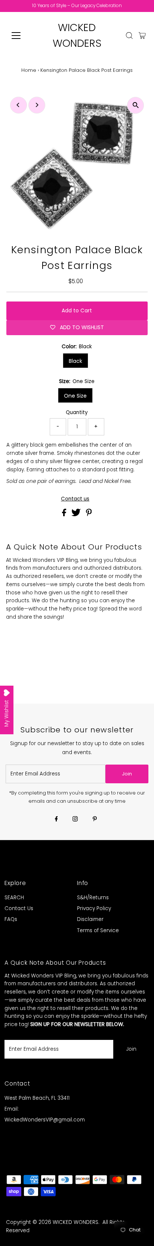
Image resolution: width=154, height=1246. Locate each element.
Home (28, 70)
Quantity (77, 412)
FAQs (10, 919)
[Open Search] (129, 35)
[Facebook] (56, 820)
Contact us (75, 499)
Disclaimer (90, 919)
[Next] (36, 105)
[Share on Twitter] (76, 514)
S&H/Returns (93, 897)
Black (75, 361)
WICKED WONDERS (75, 1222)
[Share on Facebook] (65, 514)
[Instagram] (75, 820)
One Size (75, 395)
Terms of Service (98, 930)
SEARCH (14, 897)
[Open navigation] (23, 35)
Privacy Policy (94, 908)
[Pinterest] (95, 820)
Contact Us (18, 908)
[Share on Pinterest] (89, 514)
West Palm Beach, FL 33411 (37, 1098)
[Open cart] (142, 36)
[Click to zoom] (135, 105)
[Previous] (18, 105)
